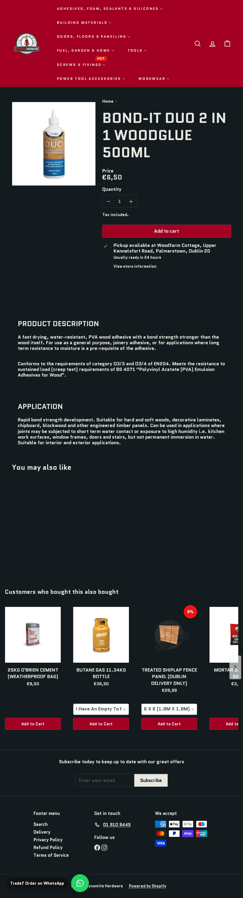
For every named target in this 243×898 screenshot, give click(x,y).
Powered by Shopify (147, 886)
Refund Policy (48, 847)
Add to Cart (32, 724)
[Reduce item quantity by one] (108, 201)
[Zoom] (53, 143)
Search (40, 824)
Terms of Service (51, 855)
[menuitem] (110, 8)
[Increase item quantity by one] (130, 201)
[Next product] (235, 667)
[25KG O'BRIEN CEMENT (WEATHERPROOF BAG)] (33, 634)
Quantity (112, 189)
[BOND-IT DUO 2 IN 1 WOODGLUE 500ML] (27, 525)
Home (107, 101)
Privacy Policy (48, 840)
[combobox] (101, 709)
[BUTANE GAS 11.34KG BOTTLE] (101, 634)
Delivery (41, 832)
